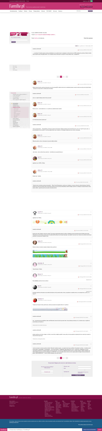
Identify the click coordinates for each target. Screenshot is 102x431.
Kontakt (72, 402)
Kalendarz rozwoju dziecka (49, 409)
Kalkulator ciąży (47, 405)
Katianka (40, 298)
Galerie (89, 405)
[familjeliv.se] (91, 1)
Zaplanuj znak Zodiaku (49, 416)
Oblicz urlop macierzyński (49, 406)
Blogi (89, 403)
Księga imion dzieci (48, 408)
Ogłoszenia (58, 402)
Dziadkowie (58, 409)
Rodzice (25, 11)
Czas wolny (83, 410)
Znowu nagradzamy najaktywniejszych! (19, 99)
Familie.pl (20, 11)
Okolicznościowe (66, 406)
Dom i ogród (16, 109)
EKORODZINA (15, 104)
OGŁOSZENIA (15, 103)
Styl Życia (82, 409)
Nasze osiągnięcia (74, 409)
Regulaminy (73, 404)
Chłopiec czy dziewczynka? (49, 407)
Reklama (72, 403)
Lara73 (39, 211)
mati (39, 157)
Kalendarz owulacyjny (49, 402)
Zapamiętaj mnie (66, 371)
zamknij (99, 429)
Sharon (39, 274)
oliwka (39, 146)
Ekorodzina (58, 403)
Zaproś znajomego (74, 407)
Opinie (64, 402)
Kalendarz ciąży (47, 404)
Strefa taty (58, 410)
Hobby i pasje (65, 405)
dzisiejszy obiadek (16, 98)
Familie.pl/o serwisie (17, 111)
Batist (39, 81)
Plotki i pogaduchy (17, 113)
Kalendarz (46, 414)
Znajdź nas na (85, 1)
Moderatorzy (73, 405)
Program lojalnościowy (75, 406)
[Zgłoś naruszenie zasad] (78, 49)
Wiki (88, 406)
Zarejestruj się (89, 6)
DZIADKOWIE (15, 122)
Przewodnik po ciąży (48, 403)
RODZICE (14, 121)
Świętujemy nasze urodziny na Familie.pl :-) (20, 94)
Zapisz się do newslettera (88, 8)
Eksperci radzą (58, 404)
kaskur (39, 241)
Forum (33, 32)
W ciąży (30, 11)
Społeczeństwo (65, 404)
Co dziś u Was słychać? (16, 95)
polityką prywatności (13, 422)
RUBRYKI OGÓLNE (38, 32)
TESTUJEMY (48, 11)
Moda (15, 112)
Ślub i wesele (58, 406)
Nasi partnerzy (74, 408)
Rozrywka (45, 32)
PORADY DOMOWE (16, 126)
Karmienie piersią (13, 11)
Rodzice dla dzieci (48, 415)
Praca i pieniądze (16, 114)
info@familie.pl (12, 406)
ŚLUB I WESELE (16, 118)
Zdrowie (43, 11)
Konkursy (60, 11)
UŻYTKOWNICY (16, 125)
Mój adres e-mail (66, 366)
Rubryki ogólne (58, 405)
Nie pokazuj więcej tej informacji (85, 424)
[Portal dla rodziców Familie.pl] (16, 8)
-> (66, 76)
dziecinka (40, 263)
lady (39, 285)
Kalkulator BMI (47, 410)
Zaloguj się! (83, 6)
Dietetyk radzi (16, 108)
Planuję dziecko (37, 11)
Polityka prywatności (75, 410)
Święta (82, 407)
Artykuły (89, 404)
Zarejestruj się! (47, 371)
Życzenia (89, 407)
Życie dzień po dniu (66, 403)
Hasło (65, 368)
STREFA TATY (15, 123)
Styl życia (55, 11)
